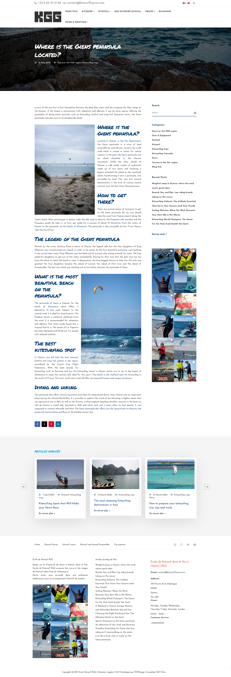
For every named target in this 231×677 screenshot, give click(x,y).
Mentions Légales (106, 672)
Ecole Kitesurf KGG (87, 672)
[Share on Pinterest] (51, 424)
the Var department (130, 141)
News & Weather (75, 22)
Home (37, 545)
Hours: (154, 600)
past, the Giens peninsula (124, 155)
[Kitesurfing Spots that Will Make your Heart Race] (60, 474)
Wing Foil (71, 11)
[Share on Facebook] (37, 424)
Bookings (165, 11)
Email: (154, 572)
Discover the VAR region (69, 63)
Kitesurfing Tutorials (162, 154)
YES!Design (139, 672)
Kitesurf (87, 11)
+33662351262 (157, 623)
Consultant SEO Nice (156, 672)
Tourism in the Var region (165, 163)
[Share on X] (44, 424)
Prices (149, 11)
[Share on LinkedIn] (58, 424)
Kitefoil (103, 11)
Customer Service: (160, 618)
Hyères (120, 216)
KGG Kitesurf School (128, 11)
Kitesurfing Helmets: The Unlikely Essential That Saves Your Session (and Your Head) (114, 583)
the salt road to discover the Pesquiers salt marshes (107, 220)
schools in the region (67, 361)
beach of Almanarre (77, 226)
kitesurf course (69, 545)
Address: (155, 579)
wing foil (51, 361)
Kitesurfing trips (90, 63)
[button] (163, 259)
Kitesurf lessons (51, 545)
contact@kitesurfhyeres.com (171, 572)
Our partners (120, 545)
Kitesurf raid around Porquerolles (94, 545)
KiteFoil (156, 140)
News (154, 158)
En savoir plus (46, 513)
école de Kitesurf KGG (44, 568)
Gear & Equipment (161, 136)
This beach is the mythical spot (108, 375)
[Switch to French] (184, 3)
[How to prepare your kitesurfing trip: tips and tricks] (171, 474)
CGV (117, 672)
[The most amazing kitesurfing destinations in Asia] (115, 474)
